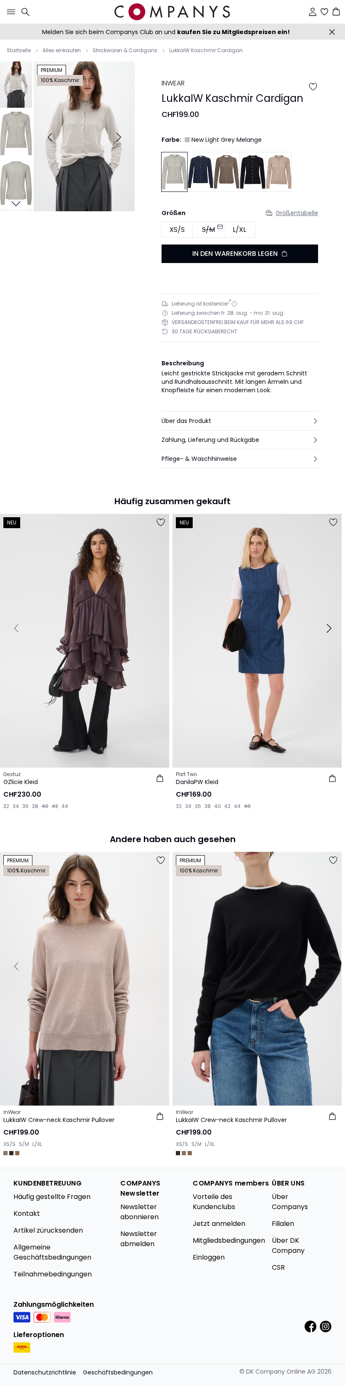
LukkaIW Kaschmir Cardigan (206, 50)
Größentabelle (297, 213)
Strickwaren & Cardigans (125, 50)
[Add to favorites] (313, 86)
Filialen (283, 1223)
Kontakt (26, 1213)
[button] (240, 421)
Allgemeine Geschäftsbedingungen (52, 1252)
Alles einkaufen (61, 50)
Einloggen (209, 1257)
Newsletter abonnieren (139, 1212)
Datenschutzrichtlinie (44, 1372)
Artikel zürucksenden (48, 1230)
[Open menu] (9, 12)
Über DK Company (288, 1245)
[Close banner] (332, 32)
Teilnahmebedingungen (52, 1274)
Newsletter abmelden (138, 1239)
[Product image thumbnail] (16, 84)
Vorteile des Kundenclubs (214, 1202)
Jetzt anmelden (219, 1223)
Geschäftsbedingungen (118, 1372)
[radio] (177, 230)
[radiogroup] (240, 230)
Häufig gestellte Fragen (51, 1197)
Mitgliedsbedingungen (229, 1240)
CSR (278, 1267)
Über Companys (290, 1202)
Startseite (19, 50)
